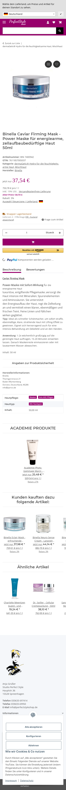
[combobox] (29, 14)
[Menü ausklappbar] (4, 21)
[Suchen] (59, 30)
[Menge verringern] (6, 232)
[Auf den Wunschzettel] (56, 64)
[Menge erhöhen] (59, 232)
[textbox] (29, 14)
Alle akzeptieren (33, 727)
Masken (33, 397)
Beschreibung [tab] (12, 269)
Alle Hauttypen (36, 404)
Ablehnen (33, 745)
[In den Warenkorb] (5, 56)
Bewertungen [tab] (35, 269)
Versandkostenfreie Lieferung (35, 191)
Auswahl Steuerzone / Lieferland (20, 201)
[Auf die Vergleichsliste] (48, 64)
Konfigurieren (33, 736)
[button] (48, 22)
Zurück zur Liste (12, 43)
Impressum (11, 780)
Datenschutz (26, 780)
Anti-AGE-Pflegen (46, 397)
